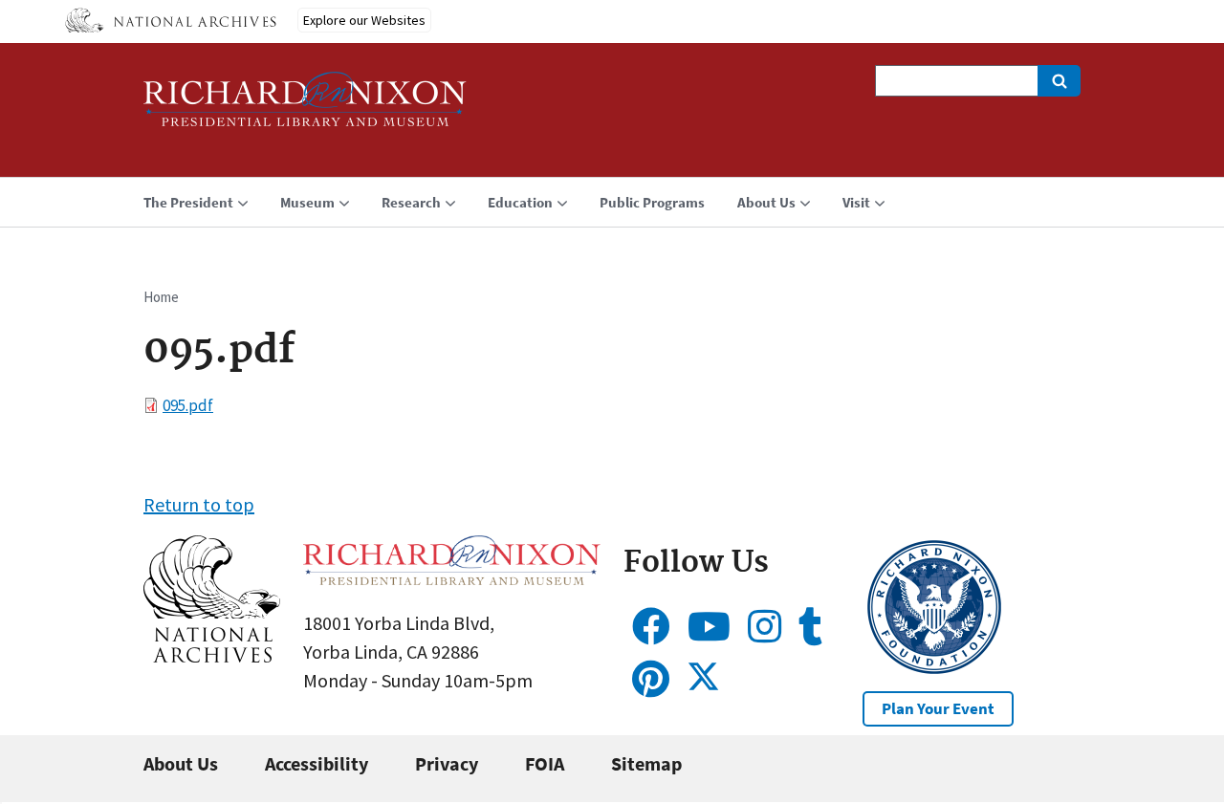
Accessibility (316, 763)
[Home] (305, 107)
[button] (211, 655)
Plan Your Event (938, 708)
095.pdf (188, 405)
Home (161, 297)
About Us (180, 763)
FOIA (544, 763)
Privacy (446, 763)
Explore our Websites (364, 20)
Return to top (198, 504)
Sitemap (646, 763)
